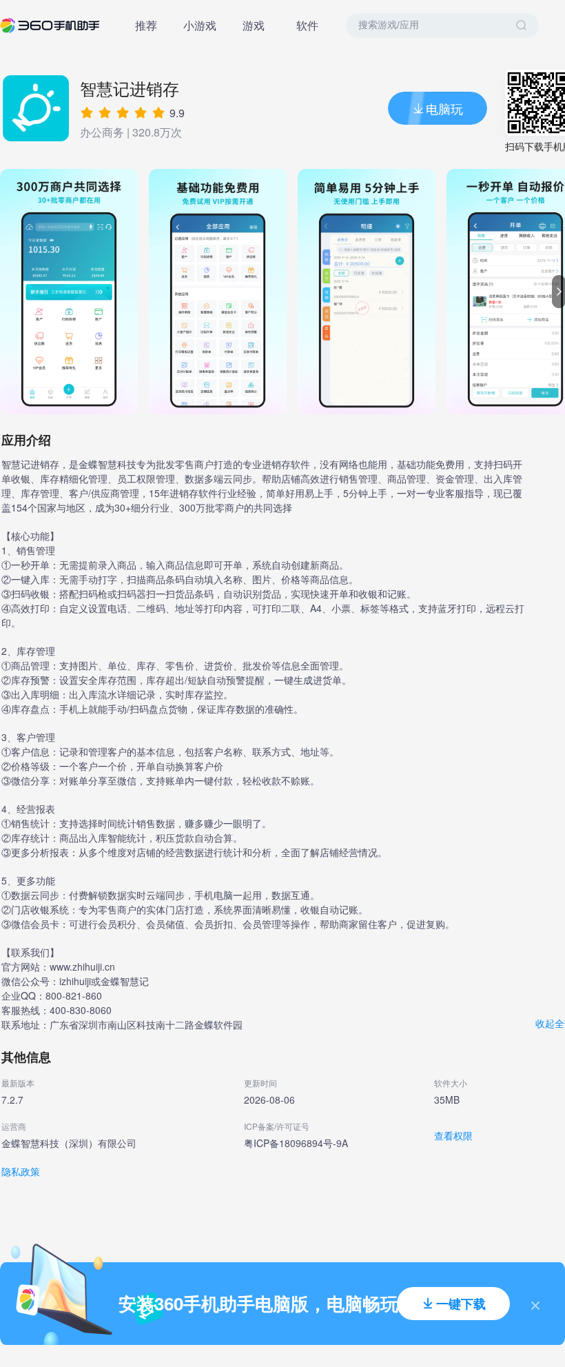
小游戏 (199, 25)
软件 (307, 25)
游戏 (254, 25)
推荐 (146, 25)
